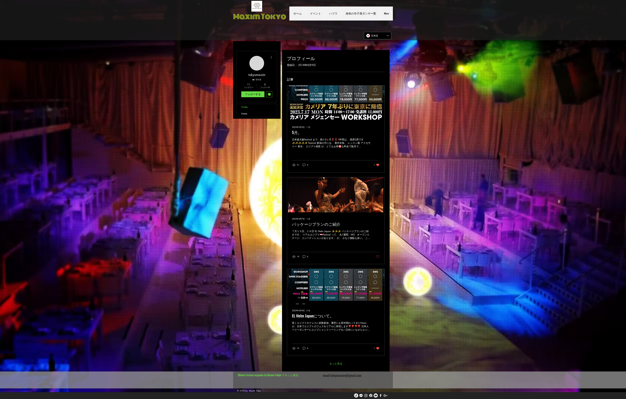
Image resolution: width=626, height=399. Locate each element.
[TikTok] (356, 395)
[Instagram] (366, 395)
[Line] (361, 395)
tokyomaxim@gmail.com (345, 375)
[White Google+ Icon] (385, 395)
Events (244, 113)
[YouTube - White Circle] (376, 395)
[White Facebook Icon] (381, 395)
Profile (244, 107)
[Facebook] (371, 395)
